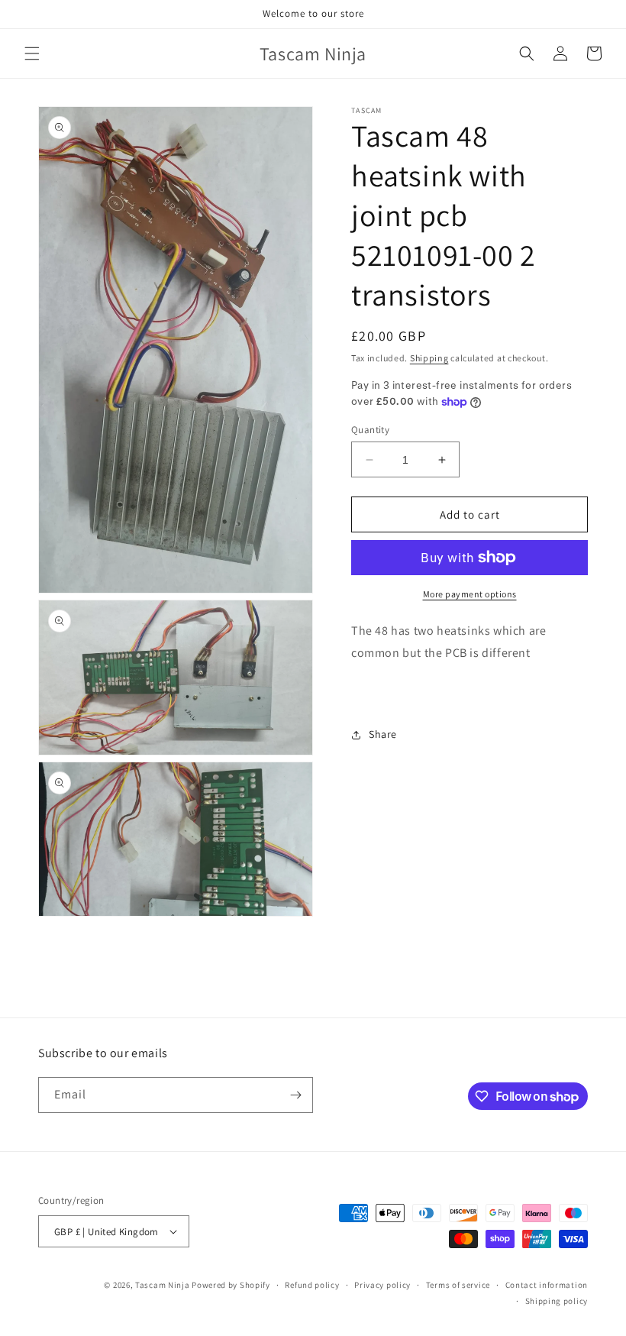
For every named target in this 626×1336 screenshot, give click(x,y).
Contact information (546, 1284)
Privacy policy (382, 1284)
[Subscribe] (295, 1095)
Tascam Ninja (162, 1284)
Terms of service (458, 1284)
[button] (32, 53)
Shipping (429, 358)
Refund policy (312, 1284)
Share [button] (383, 734)
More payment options (470, 594)
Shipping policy (557, 1301)
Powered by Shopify (231, 1284)
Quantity (370, 429)
